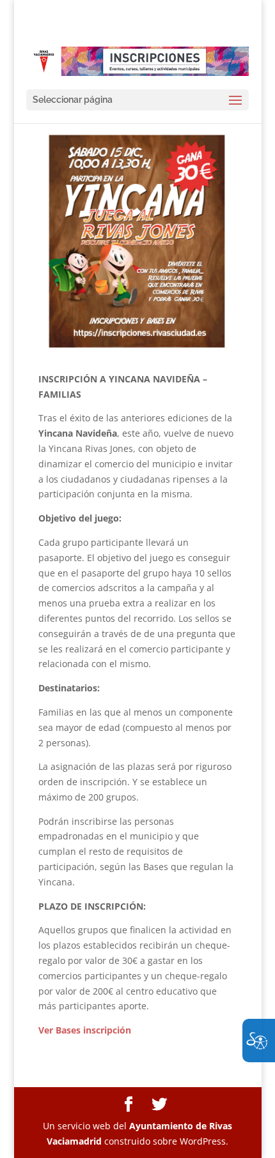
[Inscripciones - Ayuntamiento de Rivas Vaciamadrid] (137, 61)
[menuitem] (128, 1105)
